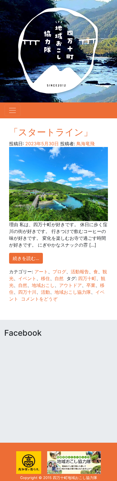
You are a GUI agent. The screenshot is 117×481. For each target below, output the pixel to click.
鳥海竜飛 (85, 143)
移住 (45, 278)
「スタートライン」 (51, 132)
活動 (45, 292)
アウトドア (70, 285)
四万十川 (27, 292)
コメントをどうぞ (39, 299)
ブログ (59, 271)
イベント (27, 278)
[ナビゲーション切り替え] (12, 110)
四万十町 (87, 278)
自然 (59, 278)
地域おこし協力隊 (73, 292)
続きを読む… (26, 258)
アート (41, 271)
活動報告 (80, 271)
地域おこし (43, 285)
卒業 (90, 285)
